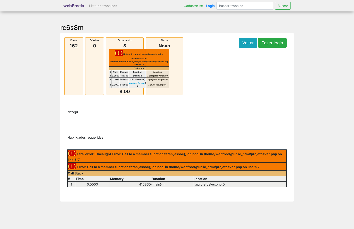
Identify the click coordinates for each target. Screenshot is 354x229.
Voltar (248, 42)
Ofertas (94, 40)
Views (73, 40)
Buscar (283, 6)
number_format (137, 83)
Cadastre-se (193, 6)
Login (210, 6)
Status (164, 40)
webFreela (73, 5)
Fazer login (272, 42)
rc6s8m (72, 28)
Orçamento (125, 40)
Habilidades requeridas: (85, 137)
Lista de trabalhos (103, 6)
